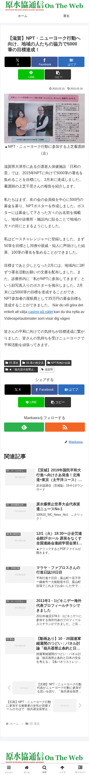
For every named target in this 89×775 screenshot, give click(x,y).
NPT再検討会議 (60, 362)
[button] (58, 74)
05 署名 (13, 362)
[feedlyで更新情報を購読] (24, 427)
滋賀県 (49, 369)
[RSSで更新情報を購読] (65, 427)
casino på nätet (40, 312)
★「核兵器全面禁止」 (23, 369)
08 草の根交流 (35, 362)
